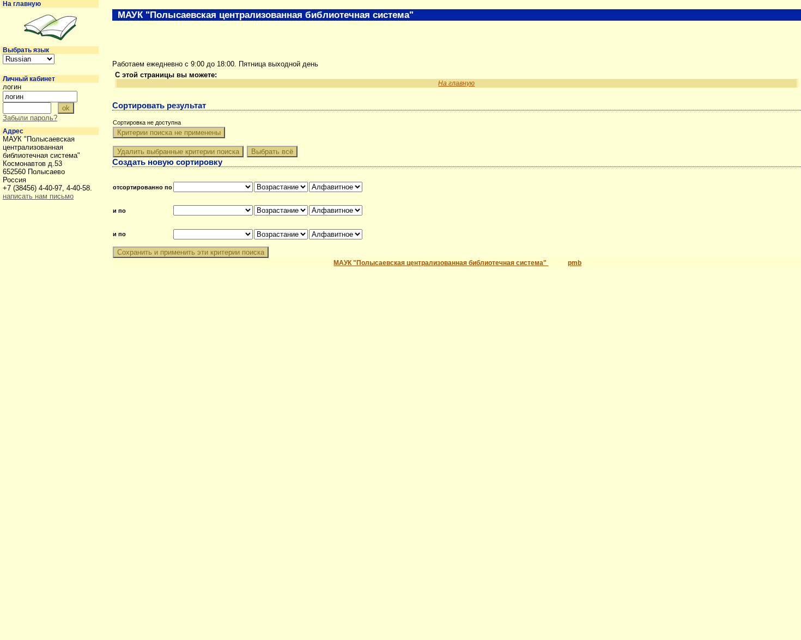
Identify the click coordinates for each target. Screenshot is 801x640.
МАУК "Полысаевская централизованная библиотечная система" (440, 263)
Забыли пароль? (30, 118)
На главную (22, 4)
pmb (574, 263)
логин (12, 87)
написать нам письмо (38, 196)
